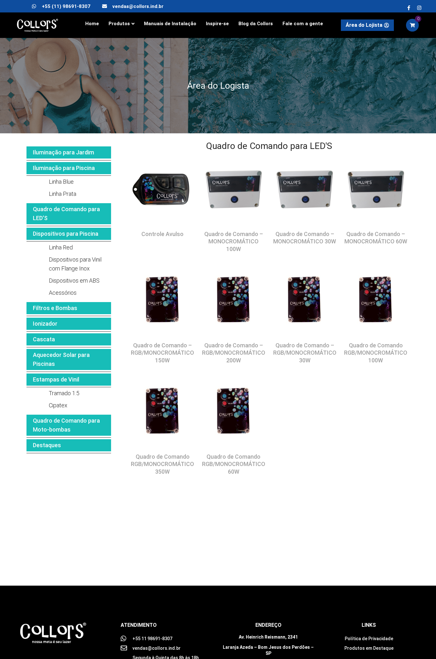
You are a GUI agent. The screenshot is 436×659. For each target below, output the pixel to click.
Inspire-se (217, 23)
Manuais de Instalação (170, 23)
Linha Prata (62, 193)
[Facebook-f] (408, 7)
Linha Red (61, 247)
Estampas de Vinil (56, 379)
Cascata (44, 339)
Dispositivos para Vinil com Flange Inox (75, 264)
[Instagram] (419, 7)
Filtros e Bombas (55, 308)
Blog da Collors (255, 23)
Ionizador (45, 323)
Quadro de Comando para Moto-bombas (66, 425)
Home (92, 23)
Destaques (47, 445)
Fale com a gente (302, 23)
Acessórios (63, 292)
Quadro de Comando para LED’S (66, 213)
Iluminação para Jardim (63, 152)
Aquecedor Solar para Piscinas (61, 359)
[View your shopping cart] (412, 25)
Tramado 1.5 (64, 393)
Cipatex (58, 405)
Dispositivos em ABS (74, 280)
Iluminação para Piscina (64, 168)
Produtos (119, 23)
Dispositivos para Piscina (65, 233)
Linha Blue (61, 181)
